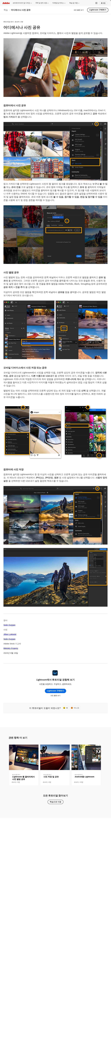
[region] (24, 765)
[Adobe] (6, 3)
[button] (96, 3)
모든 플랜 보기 (79, 10)
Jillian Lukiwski (9, 634)
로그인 (103, 3)
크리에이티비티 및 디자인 (21, 3)
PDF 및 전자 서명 (41, 3)
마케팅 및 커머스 (58, 3)
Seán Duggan (9, 625)
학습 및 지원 (73, 3)
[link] (6, 10)
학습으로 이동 (55, 802)
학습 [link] (6, 10)
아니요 (76, 708)
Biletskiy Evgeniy (10, 648)
